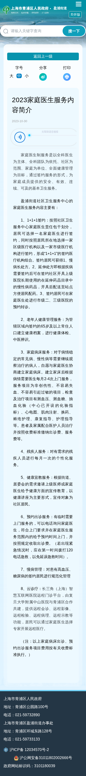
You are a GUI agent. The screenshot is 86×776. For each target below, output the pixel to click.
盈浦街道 (60, 8)
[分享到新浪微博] (43, 77)
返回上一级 (43, 56)
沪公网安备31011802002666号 (46, 758)
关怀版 (75, 14)
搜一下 (74, 31)
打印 (67, 68)
